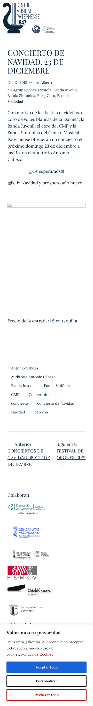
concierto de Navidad (55, 403)
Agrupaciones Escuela (32, 90)
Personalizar (46, 681)
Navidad (18, 412)
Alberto (47, 82)
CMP (15, 394)
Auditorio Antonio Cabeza (33, 377)
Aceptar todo (47, 667)
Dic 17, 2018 (17, 82)
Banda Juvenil (65, 90)
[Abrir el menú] (87, 18)
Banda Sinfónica (21, 95)
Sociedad (15, 101)
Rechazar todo (47, 695)
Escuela (64, 95)
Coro (51, 95)
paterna (41, 412)
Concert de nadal (44, 394)
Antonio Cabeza (24, 368)
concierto (19, 403)
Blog (41, 95)
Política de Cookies (37, 654)
